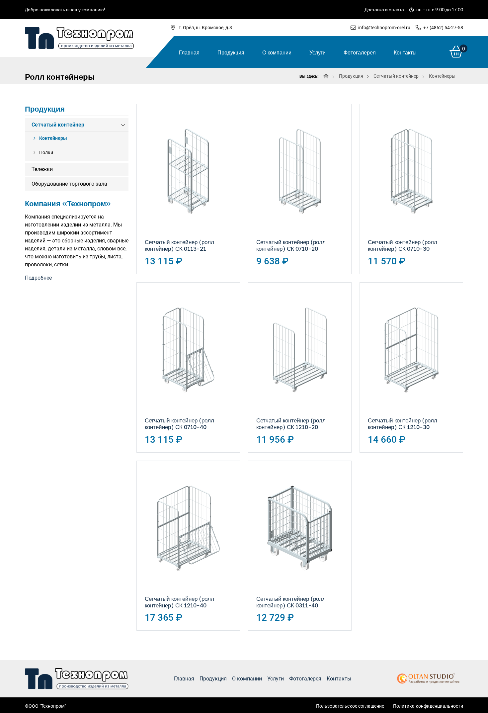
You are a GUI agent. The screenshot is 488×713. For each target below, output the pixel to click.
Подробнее (38, 278)
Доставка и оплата (384, 9)
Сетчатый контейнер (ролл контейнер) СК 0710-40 (179, 423)
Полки (46, 152)
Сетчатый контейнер (396, 76)
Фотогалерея (360, 52)
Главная (189, 52)
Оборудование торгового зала (69, 184)
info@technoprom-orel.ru (384, 27)
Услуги (317, 52)
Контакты (405, 52)
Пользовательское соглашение (350, 706)
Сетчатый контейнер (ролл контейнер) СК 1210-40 (179, 601)
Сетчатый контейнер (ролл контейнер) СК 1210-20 (291, 423)
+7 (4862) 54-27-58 (443, 27)
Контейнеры (442, 76)
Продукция (230, 52)
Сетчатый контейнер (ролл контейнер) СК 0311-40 (291, 601)
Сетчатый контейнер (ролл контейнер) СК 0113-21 (179, 244)
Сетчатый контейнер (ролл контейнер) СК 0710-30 (402, 244)
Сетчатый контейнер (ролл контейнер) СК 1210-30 (402, 423)
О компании (276, 52)
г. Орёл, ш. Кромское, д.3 (205, 27)
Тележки (42, 169)
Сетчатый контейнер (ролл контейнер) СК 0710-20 (291, 244)
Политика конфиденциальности (428, 706)
